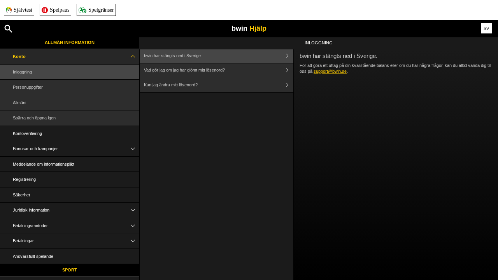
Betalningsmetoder (30, 225)
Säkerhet (21, 194)
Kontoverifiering (27, 133)
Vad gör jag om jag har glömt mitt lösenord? (184, 70)
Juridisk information (31, 210)
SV (486, 28)
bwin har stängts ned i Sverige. (173, 55)
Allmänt (19, 102)
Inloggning (22, 72)
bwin (249, 28)
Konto (19, 56)
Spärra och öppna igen (34, 118)
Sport (69, 270)
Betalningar (23, 240)
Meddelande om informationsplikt (43, 164)
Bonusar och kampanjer (35, 148)
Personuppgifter (28, 87)
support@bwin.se (330, 71)
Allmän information (70, 42)
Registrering (24, 179)
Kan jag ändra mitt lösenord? (171, 84)
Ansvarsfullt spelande (33, 256)
